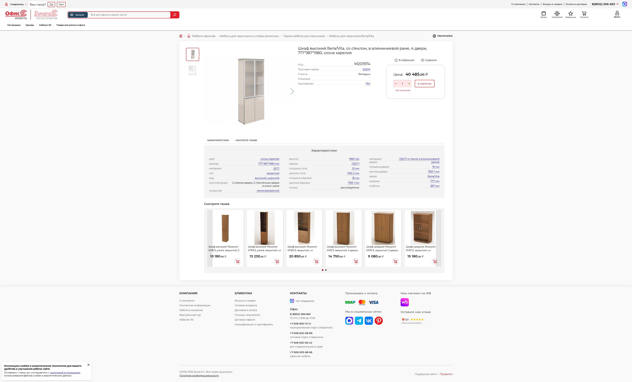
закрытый (273, 173)
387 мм (434, 185)
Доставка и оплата (246, 310)
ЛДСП (355, 163)
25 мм (355, 168)
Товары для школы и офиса (70, 25)
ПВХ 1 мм (353, 182)
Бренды (30, 25)
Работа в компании (191, 310)
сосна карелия (270, 158)
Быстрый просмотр (225, 228)
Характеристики (218, 140)
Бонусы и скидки (552, 4)
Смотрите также (246, 140)
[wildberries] (405, 302)
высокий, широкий (267, 177)
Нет (61, 4)
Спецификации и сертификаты (254, 324)
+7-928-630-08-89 (301, 333)
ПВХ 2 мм (353, 173)
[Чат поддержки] (624, 3)
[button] (322, 270)
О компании (518, 4)
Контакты (534, 4)
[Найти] (175, 14)
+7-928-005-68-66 (301, 352)
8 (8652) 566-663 (300, 314)
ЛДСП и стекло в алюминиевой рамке (419, 160)
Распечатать (445, 35)
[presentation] (210, 238)
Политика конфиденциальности (199, 375)
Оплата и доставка (576, 4)
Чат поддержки (305, 300)
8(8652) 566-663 (603, 4)
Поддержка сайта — (434, 374)
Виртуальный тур (190, 314)
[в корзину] (237, 261)
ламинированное (268, 190)
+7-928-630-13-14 (300, 323)
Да (51, 4)
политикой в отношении (65, 372)
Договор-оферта (245, 319)
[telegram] (359, 321)
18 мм (355, 177)
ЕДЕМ (366, 69)
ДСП (276, 168)
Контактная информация (194, 305)
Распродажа (14, 25)
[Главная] (181, 36)
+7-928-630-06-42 (301, 342)
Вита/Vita (433, 176)
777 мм (434, 181)
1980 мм (354, 158)
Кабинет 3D (45, 25)
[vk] (349, 321)
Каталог (79, 14)
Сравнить (431, 60)
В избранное (406, 60)
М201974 (362, 64)
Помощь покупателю (247, 314)
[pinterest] (379, 321)
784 (368, 83)
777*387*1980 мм (268, 163)
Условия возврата (246, 305)
